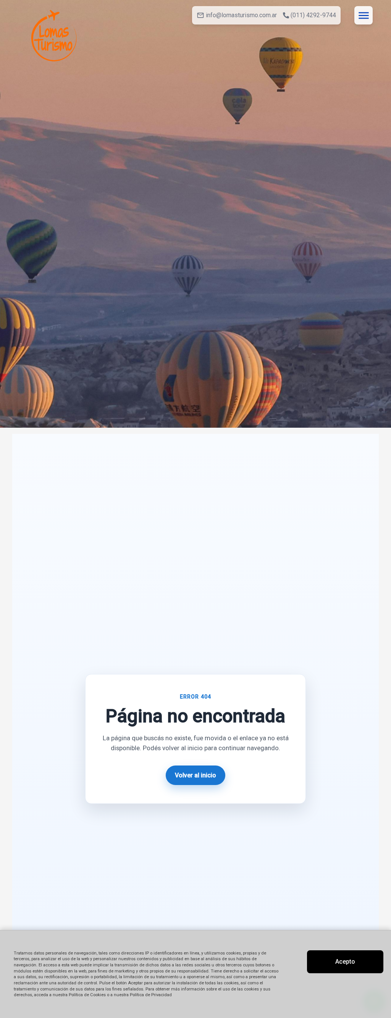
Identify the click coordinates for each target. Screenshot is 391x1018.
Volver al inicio (195, 775)
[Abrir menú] (363, 15)
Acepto (345, 961)
